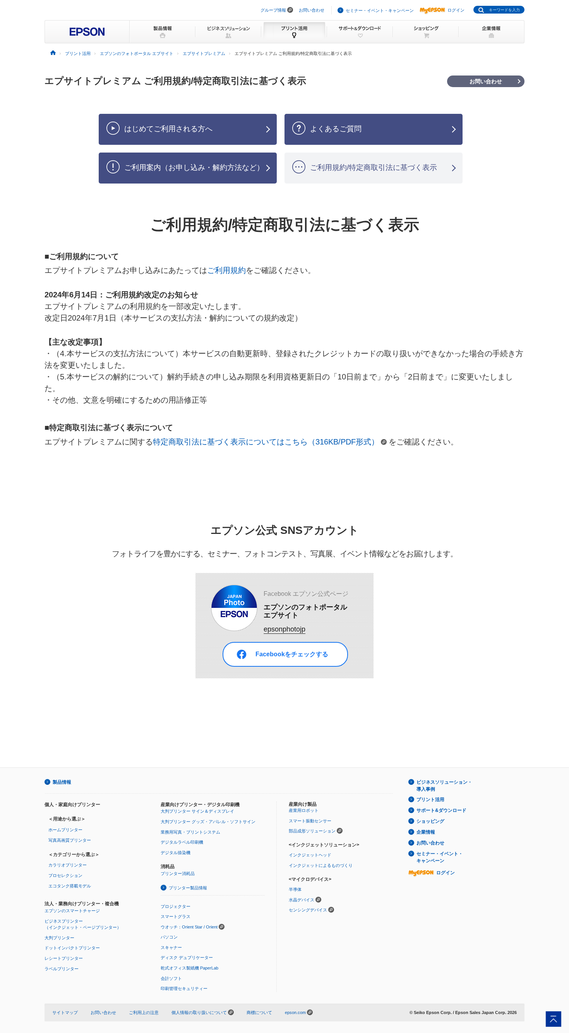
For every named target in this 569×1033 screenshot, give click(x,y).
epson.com (295, 1012)
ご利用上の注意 (144, 1012)
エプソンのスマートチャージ (72, 910)
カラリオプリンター (67, 865)
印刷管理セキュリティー (184, 988)
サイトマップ (65, 1012)
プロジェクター (175, 906)
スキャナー (171, 947)
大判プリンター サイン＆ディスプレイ (197, 811)
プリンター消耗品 (178, 873)
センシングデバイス (308, 910)
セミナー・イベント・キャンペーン (380, 10)
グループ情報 (273, 10)
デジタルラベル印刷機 (182, 842)
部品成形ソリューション (312, 831)
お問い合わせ (311, 10)
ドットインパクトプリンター (72, 947)
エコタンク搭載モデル (69, 886)
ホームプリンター (65, 829)
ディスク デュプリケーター (187, 957)
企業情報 (425, 832)
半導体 (295, 889)
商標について (259, 1012)
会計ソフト (171, 978)
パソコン (169, 937)
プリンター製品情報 (188, 887)
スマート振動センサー (310, 821)
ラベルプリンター (62, 968)
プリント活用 (430, 799)
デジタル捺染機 (175, 852)
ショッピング (430, 821)
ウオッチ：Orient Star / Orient (189, 927)
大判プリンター (59, 937)
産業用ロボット (304, 810)
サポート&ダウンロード (441, 810)
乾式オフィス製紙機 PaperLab (189, 968)
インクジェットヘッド (310, 855)
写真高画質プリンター (69, 840)
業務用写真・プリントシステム (190, 832)
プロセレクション (65, 875)
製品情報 (62, 782)
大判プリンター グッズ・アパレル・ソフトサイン (208, 821)
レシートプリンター (64, 958)
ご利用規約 (226, 270)
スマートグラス (175, 916)
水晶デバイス (301, 899)
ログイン (455, 10)
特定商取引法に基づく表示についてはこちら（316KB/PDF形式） (266, 442)
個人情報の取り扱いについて (199, 1012)
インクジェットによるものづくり (321, 865)
